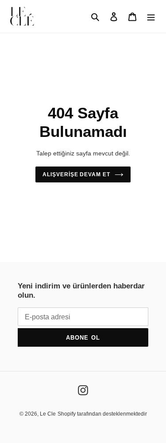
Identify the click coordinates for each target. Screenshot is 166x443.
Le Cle (48, 414)
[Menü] (151, 16)
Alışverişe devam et (76, 174)
